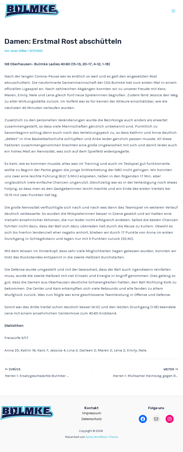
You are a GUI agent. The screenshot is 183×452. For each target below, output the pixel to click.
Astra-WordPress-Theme (102, 437)
